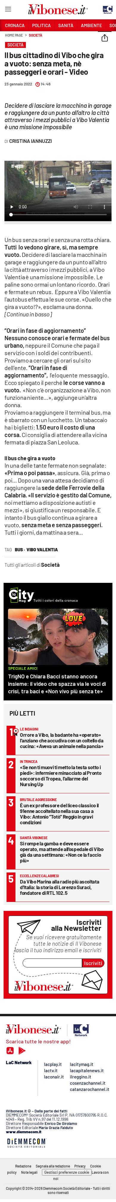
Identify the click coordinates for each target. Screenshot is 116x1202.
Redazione (23, 1166)
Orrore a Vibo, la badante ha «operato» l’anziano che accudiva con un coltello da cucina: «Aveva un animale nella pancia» (62, 740)
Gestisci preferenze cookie (66, 1172)
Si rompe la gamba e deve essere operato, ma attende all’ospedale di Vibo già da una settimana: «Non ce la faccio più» (62, 851)
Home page (14, 35)
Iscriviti (93, 963)
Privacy (80, 1166)
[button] (105, 38)
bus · (20, 549)
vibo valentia (42, 549)
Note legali (29, 1172)
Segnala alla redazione (53, 1166)
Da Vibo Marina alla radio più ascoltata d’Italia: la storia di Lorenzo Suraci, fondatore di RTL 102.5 (59, 887)
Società (35, 35)
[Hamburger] (7, 10)
